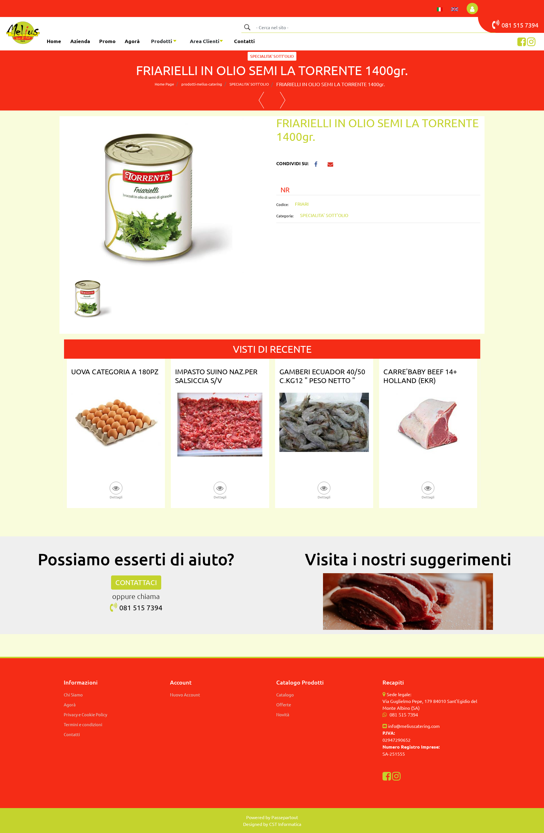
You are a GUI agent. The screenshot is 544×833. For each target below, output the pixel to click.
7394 (531, 25)
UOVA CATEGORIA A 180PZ (114, 371)
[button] (247, 27)
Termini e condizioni (83, 724)
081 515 (513, 25)
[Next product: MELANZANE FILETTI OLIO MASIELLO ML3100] (282, 100)
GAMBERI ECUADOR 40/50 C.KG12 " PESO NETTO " (322, 376)
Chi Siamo (73, 694)
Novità (282, 714)
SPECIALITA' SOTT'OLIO (272, 56)
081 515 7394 (404, 714)
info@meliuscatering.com (414, 726)
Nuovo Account (185, 694)
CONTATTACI (136, 582)
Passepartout (284, 817)
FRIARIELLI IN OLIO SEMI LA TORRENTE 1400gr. (330, 84)
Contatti (244, 41)
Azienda (80, 41)
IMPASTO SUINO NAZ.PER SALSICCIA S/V (216, 376)
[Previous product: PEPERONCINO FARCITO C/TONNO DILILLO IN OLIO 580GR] (261, 100)
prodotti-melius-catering (201, 84)
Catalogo (285, 694)
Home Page (164, 84)
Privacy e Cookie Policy (85, 714)
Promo (107, 41)
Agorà (132, 41)
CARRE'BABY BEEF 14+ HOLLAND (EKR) (420, 376)
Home (54, 41)
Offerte (283, 704)
